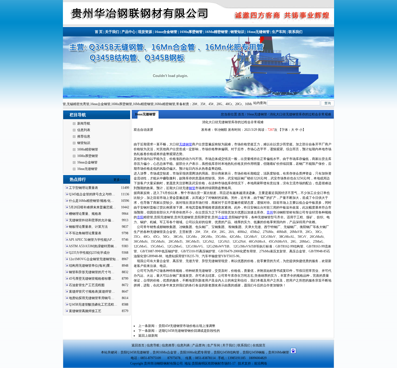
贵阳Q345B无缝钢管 (134, 352)
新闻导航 (83, 123)
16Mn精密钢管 (216, 32)
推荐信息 (83, 136)
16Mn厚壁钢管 (191, 32)
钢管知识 (237, 32)
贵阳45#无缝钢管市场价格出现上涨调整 (187, 326)
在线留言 (259, 345)
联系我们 (295, 32)
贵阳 (140, 217)
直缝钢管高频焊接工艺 (85, 311)
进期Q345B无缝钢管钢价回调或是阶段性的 (189, 331)
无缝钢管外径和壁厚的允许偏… (91, 220)
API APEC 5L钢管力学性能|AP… (92, 240)
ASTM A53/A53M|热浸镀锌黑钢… (93, 246)
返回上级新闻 (148, 335)
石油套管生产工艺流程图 (87, 285)
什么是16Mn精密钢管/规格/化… (91, 201)
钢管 (192, 188)
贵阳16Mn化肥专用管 (195, 352)
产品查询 (198, 345)
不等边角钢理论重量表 (85, 233)
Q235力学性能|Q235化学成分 (89, 253)
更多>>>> (120, 180)
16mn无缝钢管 (258, 32)
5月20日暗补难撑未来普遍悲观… (92, 207)
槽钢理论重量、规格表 (85, 214)
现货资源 (145, 32)
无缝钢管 (185, 144)
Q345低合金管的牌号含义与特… (92, 194)
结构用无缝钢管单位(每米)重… (91, 265)
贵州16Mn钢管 (279, 352)
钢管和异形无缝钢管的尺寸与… (91, 272)
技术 (241, 363)
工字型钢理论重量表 (83, 188)
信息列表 (83, 130)
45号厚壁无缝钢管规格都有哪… (91, 278)
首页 (241, 114)
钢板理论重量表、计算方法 (88, 227)
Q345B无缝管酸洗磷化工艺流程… (93, 304)
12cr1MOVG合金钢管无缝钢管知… (94, 259)
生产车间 (279, 32)
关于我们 (112, 32)
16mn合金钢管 (165, 32)
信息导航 (153, 345)
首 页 (99, 32)
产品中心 (129, 32)
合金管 (223, 217)
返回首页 (138, 345)
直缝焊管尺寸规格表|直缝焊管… (92, 291)
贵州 (270, 212)
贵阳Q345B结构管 (226, 352)
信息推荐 (168, 345)
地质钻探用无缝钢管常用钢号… (91, 298)
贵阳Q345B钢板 (254, 352)
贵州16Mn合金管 (165, 352)
